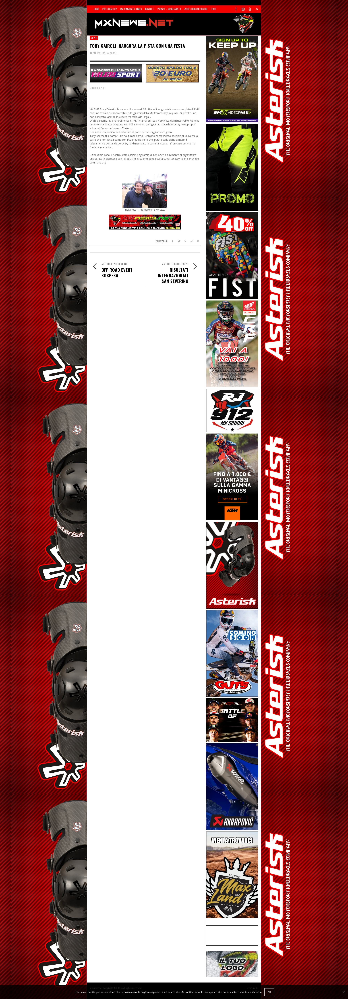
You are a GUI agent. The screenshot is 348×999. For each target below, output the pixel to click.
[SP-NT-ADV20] (172, 73)
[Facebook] (236, 9)
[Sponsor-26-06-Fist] (232, 255)
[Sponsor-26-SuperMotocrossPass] (232, 78)
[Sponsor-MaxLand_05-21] (232, 874)
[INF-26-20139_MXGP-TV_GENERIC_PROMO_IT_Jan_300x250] (232, 719)
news (94, 38)
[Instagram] (243, 9)
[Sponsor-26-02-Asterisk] (232, 565)
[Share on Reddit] (191, 241)
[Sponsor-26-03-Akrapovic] (232, 786)
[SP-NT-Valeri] (116, 73)
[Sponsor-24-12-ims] (232, 167)
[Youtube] (249, 9)
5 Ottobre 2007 (97, 88)
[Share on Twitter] (179, 241)
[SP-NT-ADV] (232, 963)
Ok (269, 992)
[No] (343, 992)
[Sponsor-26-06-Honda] (232, 343)
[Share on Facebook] (172, 241)
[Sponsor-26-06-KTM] (232, 476)
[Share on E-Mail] (197, 241)
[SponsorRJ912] (232, 410)
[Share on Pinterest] (185, 241)
